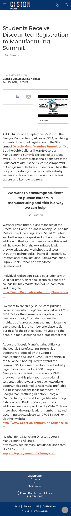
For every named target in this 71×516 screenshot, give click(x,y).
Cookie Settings (49, 506)
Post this (38, 215)
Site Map (27, 506)
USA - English (11, 55)
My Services (34, 486)
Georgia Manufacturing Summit (35, 146)
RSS (37, 506)
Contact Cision (35, 476)
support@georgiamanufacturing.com (29, 453)
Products (35, 479)
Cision (40, 511)
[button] (57, 5)
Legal (17, 506)
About (35, 482)
